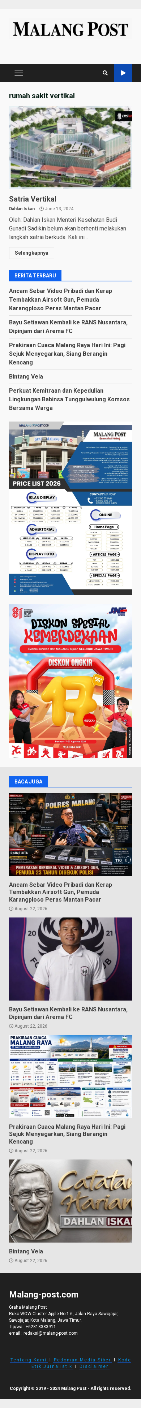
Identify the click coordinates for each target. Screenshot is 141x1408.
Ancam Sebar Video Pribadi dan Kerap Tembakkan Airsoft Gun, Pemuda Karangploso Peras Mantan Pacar (60, 300)
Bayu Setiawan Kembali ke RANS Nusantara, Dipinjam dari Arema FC (70, 959)
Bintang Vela (26, 376)
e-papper (123, 73)
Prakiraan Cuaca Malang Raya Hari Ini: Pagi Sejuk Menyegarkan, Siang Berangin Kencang (67, 354)
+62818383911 (41, 1326)
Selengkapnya (31, 253)
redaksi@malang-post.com (51, 1333)
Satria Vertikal (70, 147)
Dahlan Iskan (22, 208)
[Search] (105, 73)
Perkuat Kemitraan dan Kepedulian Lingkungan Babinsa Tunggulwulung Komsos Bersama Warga (69, 399)
